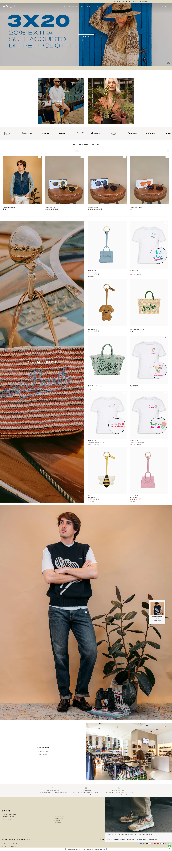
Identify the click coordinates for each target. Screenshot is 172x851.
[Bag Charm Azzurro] (107, 245)
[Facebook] (100, 839)
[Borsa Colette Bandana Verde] (107, 360)
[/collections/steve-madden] (70, 133)
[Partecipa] (169, 837)
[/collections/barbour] (88, 133)
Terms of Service (58, 818)
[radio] (3, 209)
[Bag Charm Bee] (107, 470)
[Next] (168, 151)
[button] (77, 6)
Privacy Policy (57, 822)
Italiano (5, 843)
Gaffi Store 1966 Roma (10, 846)
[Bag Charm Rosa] (149, 470)
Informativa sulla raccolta (73, 849)
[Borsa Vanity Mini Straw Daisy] (149, 302)
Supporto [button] (57, 814)
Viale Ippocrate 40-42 (43, 751)
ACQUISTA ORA (86, 36)
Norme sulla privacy (136, 839)
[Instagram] (103, 839)
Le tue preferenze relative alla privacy (92, 849)
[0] (86, 612)
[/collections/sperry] (15, 133)
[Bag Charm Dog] (107, 302)
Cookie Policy (57, 820)
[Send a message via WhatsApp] (169, 846)
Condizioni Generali (59, 816)
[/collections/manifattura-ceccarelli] (33, 133)
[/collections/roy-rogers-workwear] (105, 133)
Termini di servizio (147, 839)
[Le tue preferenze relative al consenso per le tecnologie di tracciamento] (169, 848)
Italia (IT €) (15, 843)
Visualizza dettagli (157, 620)
